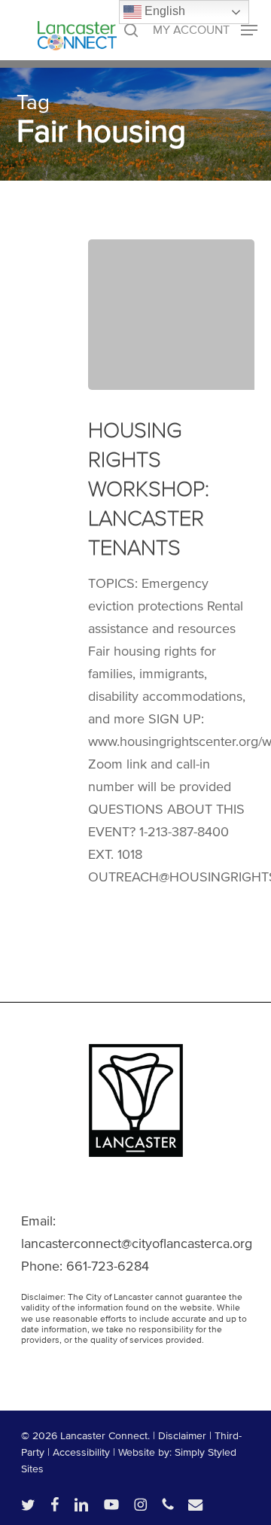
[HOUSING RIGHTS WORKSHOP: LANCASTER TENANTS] (171, 314)
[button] (205, 28)
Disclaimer (182, 1435)
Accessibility (81, 1452)
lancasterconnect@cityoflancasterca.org (136, 1243)
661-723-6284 (107, 1266)
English (163, 11)
